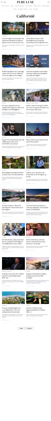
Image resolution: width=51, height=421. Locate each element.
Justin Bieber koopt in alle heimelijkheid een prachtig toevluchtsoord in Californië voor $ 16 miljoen (37, 40)
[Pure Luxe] (25, 2)
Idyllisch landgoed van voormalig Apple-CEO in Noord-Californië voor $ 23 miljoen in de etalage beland (13, 73)
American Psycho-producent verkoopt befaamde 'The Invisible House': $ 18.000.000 (37, 207)
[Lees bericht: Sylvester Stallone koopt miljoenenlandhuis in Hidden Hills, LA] (37, 297)
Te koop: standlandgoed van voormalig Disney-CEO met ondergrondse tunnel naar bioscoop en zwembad (11, 310)
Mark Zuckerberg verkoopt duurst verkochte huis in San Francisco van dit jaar (35, 242)
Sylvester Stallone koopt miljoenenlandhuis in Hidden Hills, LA (35, 310)
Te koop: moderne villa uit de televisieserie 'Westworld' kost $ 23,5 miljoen (12, 207)
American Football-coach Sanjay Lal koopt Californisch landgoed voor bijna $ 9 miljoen (37, 73)
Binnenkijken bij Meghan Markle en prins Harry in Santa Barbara (12, 174)
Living (4, 137)
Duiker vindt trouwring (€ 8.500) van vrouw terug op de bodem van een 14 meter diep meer (37, 108)
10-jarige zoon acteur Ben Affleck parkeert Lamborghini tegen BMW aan (13, 276)
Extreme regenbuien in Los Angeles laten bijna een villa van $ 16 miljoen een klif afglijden (13, 108)
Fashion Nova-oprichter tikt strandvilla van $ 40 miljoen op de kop (36, 175)
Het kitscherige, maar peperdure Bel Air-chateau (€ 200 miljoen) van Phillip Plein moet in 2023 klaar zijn (13, 242)
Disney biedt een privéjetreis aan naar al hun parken (37, 141)
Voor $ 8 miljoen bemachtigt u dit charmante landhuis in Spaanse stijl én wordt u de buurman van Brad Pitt (13, 40)
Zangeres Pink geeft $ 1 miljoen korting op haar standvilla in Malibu (36, 276)
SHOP (49, 2)
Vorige (21, 328)
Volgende (29, 328)
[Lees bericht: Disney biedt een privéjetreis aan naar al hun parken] (37, 129)
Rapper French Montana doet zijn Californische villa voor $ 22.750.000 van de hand (13, 142)
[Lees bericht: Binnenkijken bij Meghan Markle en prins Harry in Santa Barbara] (13, 162)
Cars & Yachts (7, 271)
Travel (28, 137)
